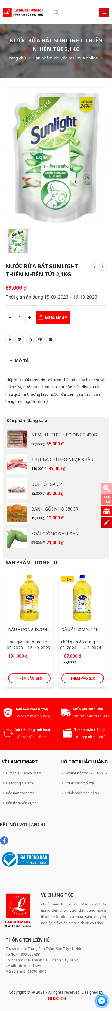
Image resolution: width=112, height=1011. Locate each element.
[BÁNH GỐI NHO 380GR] (17, 513)
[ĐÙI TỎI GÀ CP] (17, 488)
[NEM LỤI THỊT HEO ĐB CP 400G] (17, 439)
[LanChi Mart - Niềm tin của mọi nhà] (23, 12)
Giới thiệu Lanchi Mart (23, 773)
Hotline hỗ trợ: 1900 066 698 (87, 773)
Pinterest (40, 339)
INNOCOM (56, 998)
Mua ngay (56, 317)
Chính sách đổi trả (79, 783)
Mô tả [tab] (22, 360)
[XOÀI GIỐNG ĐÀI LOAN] (17, 538)
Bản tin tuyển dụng (21, 802)
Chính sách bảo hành (82, 792)
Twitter (19, 339)
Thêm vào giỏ (29, 678)
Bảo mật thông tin (20, 792)
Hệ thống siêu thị (20, 783)
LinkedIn (30, 339)
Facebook (9, 339)
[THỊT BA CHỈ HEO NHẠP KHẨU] (17, 464)
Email (50, 339)
